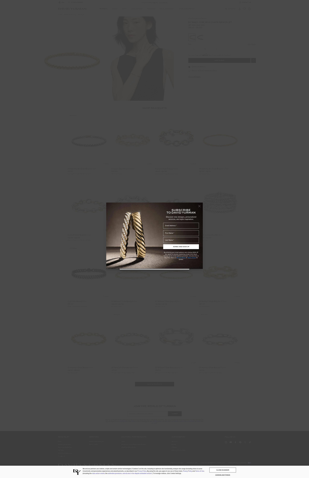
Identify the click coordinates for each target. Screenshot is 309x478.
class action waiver (98, 473)
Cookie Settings (222, 475)
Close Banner (222, 470)
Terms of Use (191, 258)
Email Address (170, 225)
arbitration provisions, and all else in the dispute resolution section (130, 473)
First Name (169, 233)
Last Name (169, 240)
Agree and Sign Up (181, 247)
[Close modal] (200, 205)
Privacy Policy (181, 258)
